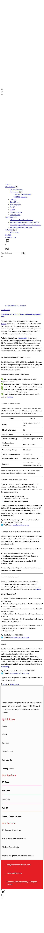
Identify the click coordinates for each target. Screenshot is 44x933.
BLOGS (8, 235)
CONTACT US (10, 237)
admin (5, 684)
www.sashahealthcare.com (19, 525)
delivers (3, 324)
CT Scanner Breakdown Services (21, 220)
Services (5, 743)
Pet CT (12, 207)
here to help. (5, 667)
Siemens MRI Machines (22, 194)
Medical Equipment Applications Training (24, 222)
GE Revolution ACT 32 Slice (15, 306)
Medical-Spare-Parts (10, 847)
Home (4, 726)
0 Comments (14, 684)
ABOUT (8, 184)
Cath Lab (13, 199)
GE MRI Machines (21, 197)
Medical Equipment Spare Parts (21, 227)
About (4, 734)
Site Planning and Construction (14, 839)
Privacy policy (8, 769)
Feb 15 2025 (5, 310)
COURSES (9, 230)
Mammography (15, 204)
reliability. (37, 589)
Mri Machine (14, 192)
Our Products (10, 187)
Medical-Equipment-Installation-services (18, 856)
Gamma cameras (16, 212)
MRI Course (14, 232)
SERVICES (9, 217)
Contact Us (7, 760)
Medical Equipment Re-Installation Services (25, 225)
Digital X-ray (14, 202)
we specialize (22, 338)
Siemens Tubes (15, 215)
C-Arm (12, 210)
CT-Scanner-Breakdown (11, 830)
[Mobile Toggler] (16, 187)
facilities (10, 397)
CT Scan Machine (16, 189)
